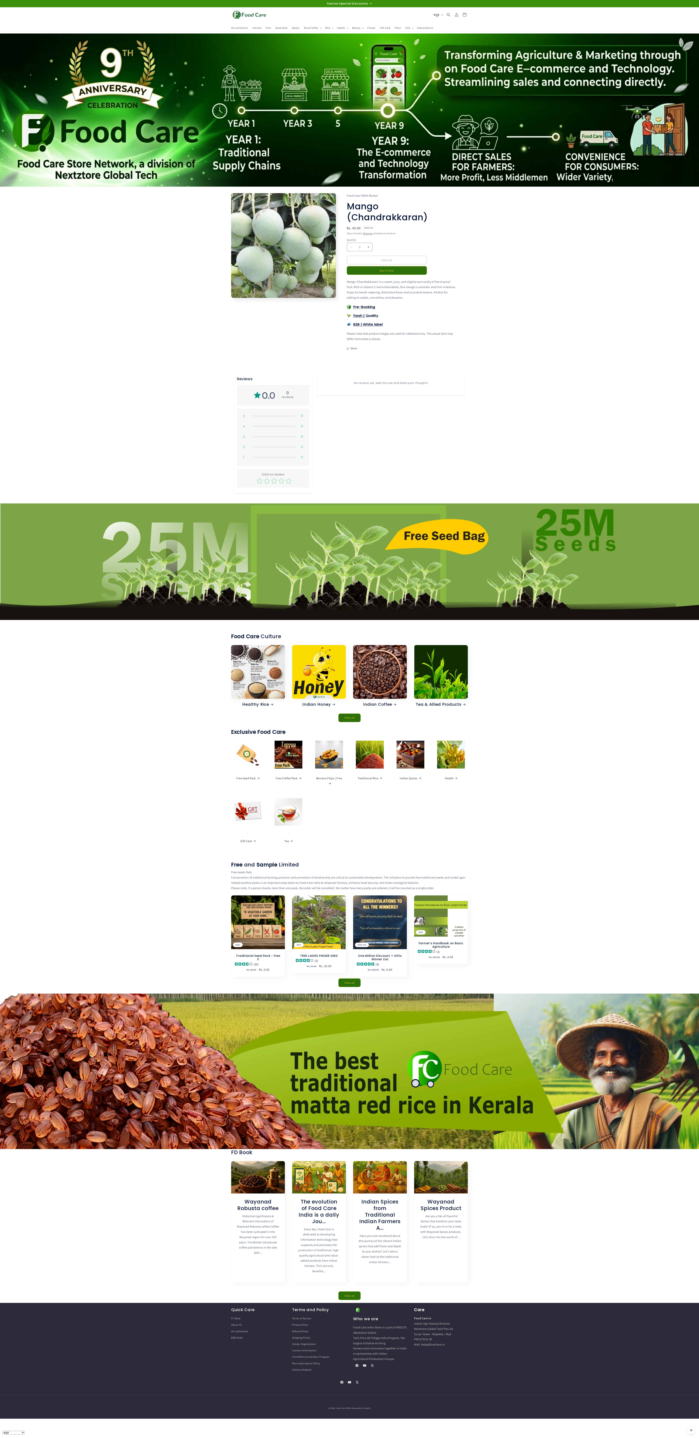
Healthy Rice (255, 704)
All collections (239, 1331)
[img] (243, 964)
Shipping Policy (301, 1337)
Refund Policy (300, 1331)
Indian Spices (408, 778)
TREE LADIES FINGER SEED (319, 956)
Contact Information (304, 1350)
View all (349, 717)
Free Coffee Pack (287, 778)
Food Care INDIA (343, 1408)
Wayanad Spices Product (440, 1204)
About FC (236, 1324)
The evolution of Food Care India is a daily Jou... (319, 1211)
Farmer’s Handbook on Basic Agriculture (441, 944)
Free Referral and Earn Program (310, 1356)
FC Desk (235, 1318)
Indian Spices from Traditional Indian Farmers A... (380, 1214)
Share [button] (353, 348)
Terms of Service (301, 1318)
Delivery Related (301, 1369)
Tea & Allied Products (438, 704)
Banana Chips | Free (329, 778)
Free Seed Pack (246, 778)
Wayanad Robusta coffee (258, 1204)
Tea (286, 841)
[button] (312, 28)
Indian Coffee (377, 704)
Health (449, 778)
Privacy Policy (300, 1324)
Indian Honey (316, 704)
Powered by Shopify (361, 1408)
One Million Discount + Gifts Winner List (380, 957)
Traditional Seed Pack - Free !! (258, 957)
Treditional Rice (368, 778)
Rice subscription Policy (306, 1363)
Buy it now (387, 270)
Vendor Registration (304, 1344)
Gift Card (246, 841)
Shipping (367, 233)
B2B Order (237, 1337)
